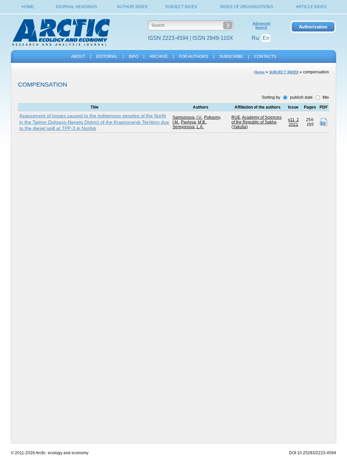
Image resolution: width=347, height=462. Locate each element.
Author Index (132, 6)
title (325, 97)
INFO (133, 56)
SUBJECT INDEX (181, 6)
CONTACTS (265, 56)
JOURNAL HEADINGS (76, 6)
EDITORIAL (107, 56)
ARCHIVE (158, 56)
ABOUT (78, 56)
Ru (255, 38)
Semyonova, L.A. (188, 126)
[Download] (323, 122)
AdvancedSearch (261, 25)
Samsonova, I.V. (187, 117)
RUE (235, 117)
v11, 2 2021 (293, 122)
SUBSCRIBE (231, 56)
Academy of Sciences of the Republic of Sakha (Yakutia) (256, 122)
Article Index (311, 6)
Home (28, 6)
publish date (301, 97)
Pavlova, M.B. (193, 122)
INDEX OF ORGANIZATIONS (246, 6)
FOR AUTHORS (193, 56)
